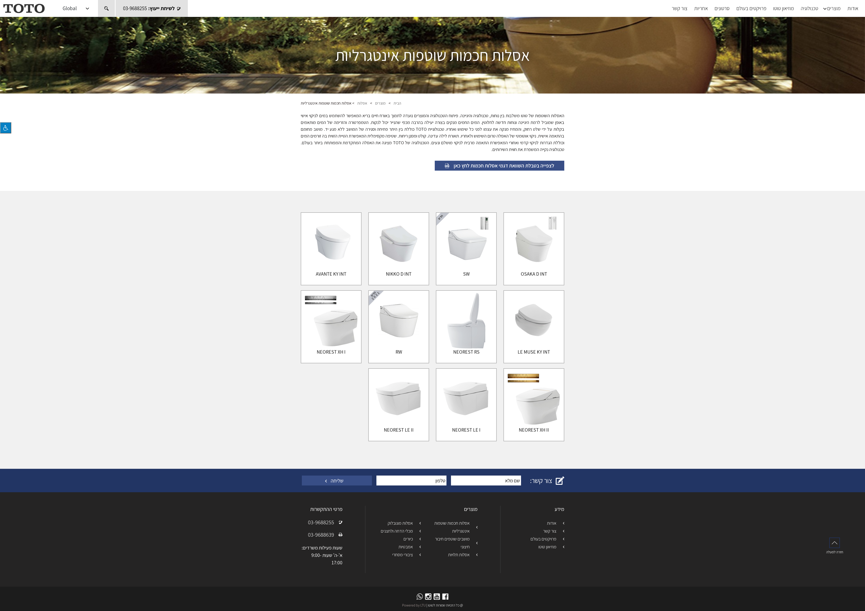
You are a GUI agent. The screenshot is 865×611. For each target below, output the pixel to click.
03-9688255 (321, 522)
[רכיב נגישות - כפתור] (5, 127)
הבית (397, 103)
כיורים (408, 539)
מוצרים (834, 8)
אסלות (362, 103)
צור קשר (679, 8)
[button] (76, 8)
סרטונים (722, 8)
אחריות (701, 8)
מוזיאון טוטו (783, 8)
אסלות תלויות (459, 555)
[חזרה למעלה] (834, 545)
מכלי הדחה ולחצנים (397, 531)
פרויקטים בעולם (751, 8)
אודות (852, 8)
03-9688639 (321, 534)
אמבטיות (405, 547)
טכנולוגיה (809, 8)
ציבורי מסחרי (402, 555)
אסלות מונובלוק (400, 523)
